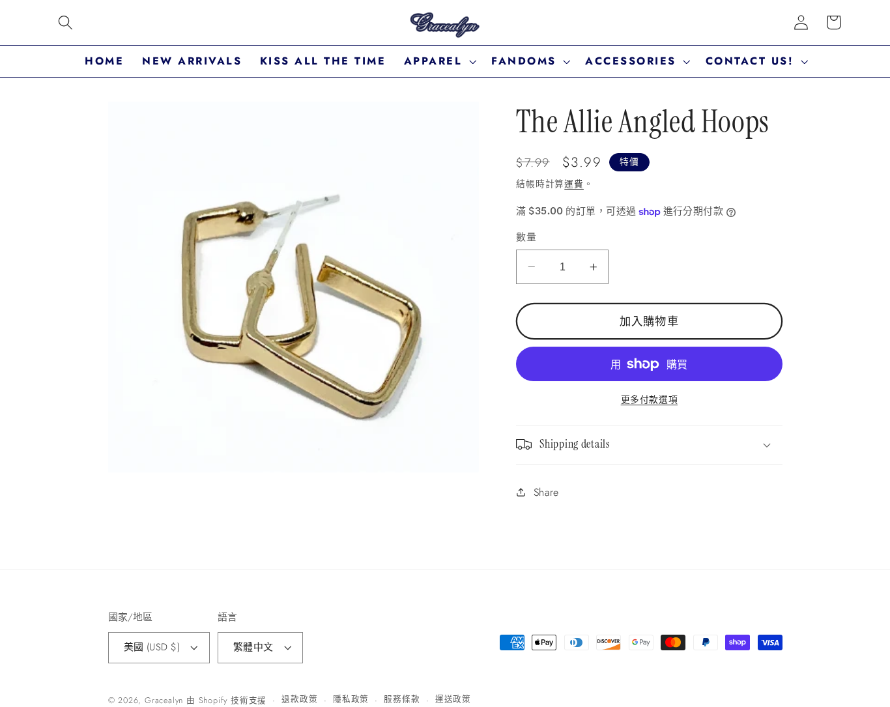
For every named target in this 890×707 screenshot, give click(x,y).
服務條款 (402, 699)
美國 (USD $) (152, 647)
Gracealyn (164, 700)
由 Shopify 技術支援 (226, 700)
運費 (574, 183)
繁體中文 (253, 647)
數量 (526, 237)
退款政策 (299, 699)
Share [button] (546, 492)
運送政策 (453, 699)
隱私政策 (351, 699)
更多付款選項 (649, 400)
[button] (65, 22)
